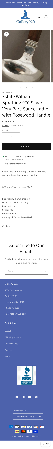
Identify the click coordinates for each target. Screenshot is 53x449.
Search (8, 331)
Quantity (5, 130)
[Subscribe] (44, 271)
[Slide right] (32, 87)
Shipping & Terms (13, 337)
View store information (16, 163)
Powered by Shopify (33, 436)
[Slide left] (20, 87)
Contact (8, 350)
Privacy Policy (11, 343)
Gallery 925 (22, 436)
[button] (6, 17)
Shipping (5, 125)
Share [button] (8, 226)
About (8, 356)
